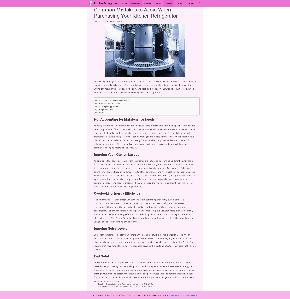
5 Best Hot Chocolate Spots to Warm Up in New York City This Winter (125, 284)
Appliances (135, 3)
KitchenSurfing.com (105, 3)
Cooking (158, 3)
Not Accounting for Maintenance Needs (112, 100)
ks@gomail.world (177, 295)
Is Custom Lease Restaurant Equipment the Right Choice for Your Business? (128, 286)
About (124, 3)
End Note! (99, 112)
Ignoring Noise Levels (104, 109)
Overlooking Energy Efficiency (108, 106)
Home (108, 281)
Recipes (191, 3)
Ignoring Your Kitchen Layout (107, 103)
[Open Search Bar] (199, 3)
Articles (147, 3)
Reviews (180, 3)
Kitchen (169, 3)
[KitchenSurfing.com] (91, 3)
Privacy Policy (191, 295)
